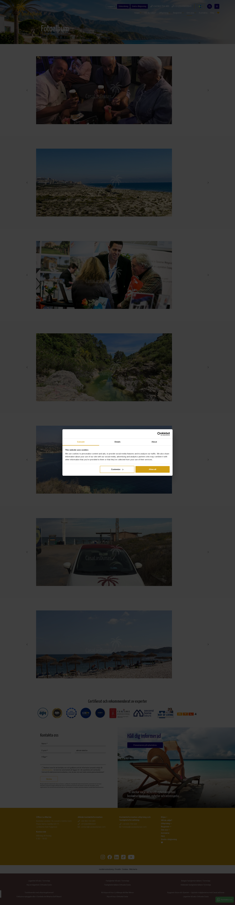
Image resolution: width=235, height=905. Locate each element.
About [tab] (154, 442)
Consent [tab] (80, 442)
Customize (115, 469)
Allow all (152, 469)
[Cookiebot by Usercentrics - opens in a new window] (159, 434)
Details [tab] (118, 442)
